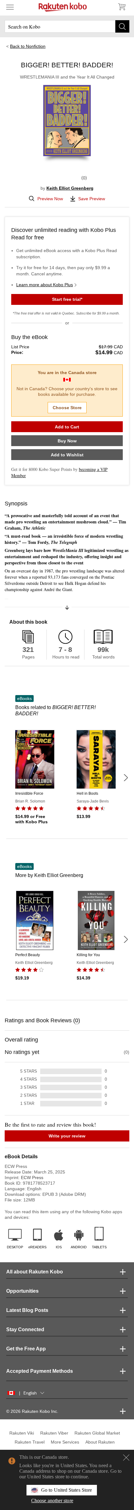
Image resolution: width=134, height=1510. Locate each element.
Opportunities (22, 1291)
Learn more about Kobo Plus (44, 284)
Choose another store (52, 1500)
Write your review (67, 1135)
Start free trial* (67, 299)
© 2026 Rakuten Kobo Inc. (32, 1411)
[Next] (125, 777)
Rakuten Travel (30, 1442)
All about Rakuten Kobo (34, 1271)
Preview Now (50, 198)
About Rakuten (100, 1442)
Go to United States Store (66, 1490)
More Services (65, 1442)
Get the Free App (26, 1348)
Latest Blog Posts (27, 1310)
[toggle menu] (10, 7)
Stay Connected (25, 1329)
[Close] (126, 1457)
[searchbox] (67, 26)
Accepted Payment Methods (39, 1371)
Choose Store (67, 407)
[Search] (122, 26)
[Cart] (121, 7)
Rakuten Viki (21, 1433)
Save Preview (91, 198)
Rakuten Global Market (97, 1433)
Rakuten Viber (54, 1433)
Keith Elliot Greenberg (69, 188)
